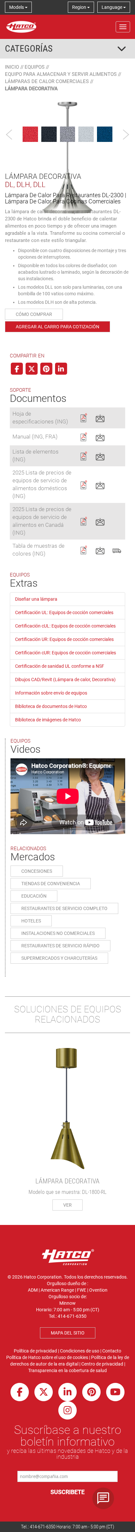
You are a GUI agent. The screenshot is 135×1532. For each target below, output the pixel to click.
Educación (34, 896)
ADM (33, 1290)
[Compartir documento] (100, 417)
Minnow (67, 1303)
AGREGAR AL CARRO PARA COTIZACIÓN (57, 326)
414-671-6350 (42, 1527)
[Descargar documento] (83, 417)
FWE (81, 1290)
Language (112, 7)
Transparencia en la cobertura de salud (67, 1370)
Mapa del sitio (68, 1332)
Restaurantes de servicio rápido (60, 945)
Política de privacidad (35, 1350)
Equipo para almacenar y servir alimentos (61, 74)
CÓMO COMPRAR (34, 314)
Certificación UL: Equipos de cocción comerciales (64, 612)
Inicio (12, 67)
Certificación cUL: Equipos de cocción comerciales (65, 625)
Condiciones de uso (79, 1350)
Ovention (98, 1290)
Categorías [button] (29, 48)
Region (79, 7)
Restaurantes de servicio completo (64, 908)
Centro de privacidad (102, 1364)
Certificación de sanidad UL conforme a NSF (59, 666)
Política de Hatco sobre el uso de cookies (47, 1357)
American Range (57, 1290)
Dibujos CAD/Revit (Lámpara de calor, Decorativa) (65, 679)
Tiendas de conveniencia (50, 883)
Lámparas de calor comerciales (47, 81)
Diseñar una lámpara (36, 599)
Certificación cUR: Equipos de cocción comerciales (65, 652)
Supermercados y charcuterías (59, 958)
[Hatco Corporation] (21, 27)
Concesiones (36, 871)
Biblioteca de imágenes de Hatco (48, 719)
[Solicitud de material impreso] (117, 549)
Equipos (35, 67)
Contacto (111, 1350)
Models (17, 7)
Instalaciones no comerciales (58, 933)
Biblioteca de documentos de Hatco (51, 706)
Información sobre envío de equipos (51, 693)
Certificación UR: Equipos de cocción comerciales (64, 639)
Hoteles (31, 920)
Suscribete (67, 1492)
